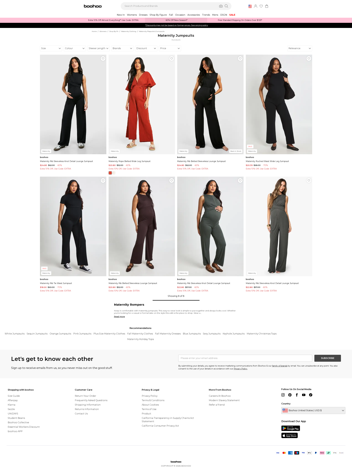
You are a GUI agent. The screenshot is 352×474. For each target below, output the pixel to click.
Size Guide (14, 396)
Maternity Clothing (128, 31)
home (94, 31)
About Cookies (150, 404)
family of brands (279, 366)
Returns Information (87, 409)
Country (285, 403)
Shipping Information (88, 404)
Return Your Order (85, 396)
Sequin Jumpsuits (37, 333)
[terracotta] (110, 172)
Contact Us (81, 413)
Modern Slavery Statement (224, 400)
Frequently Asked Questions (91, 400)
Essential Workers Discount (24, 427)
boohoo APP (15, 431)
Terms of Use (149, 409)
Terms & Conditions (153, 400)
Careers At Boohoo (220, 396)
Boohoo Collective (18, 422)
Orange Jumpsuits (60, 333)
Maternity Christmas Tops (261, 333)
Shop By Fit (113, 31)
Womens (102, 31)
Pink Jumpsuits (82, 333)
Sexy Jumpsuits (211, 333)
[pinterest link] (290, 395)
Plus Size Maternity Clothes (109, 333)
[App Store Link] (290, 431)
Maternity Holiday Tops (140, 339)
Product (146, 413)
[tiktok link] (310, 395)
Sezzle (11, 409)
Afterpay (13, 400)
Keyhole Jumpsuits (234, 333)
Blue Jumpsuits (192, 333)
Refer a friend (217, 404)
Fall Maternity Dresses (168, 333)
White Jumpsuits (14, 333)
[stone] (113, 172)
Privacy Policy (149, 396)
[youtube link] (303, 395)
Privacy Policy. (241, 368)
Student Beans (16, 418)
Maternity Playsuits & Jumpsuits (151, 31)
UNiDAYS (13, 413)
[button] (250, 6)
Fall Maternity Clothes (140, 333)
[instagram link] (283, 395)
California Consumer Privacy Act (160, 425)
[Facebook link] (296, 395)
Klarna (11, 404)
